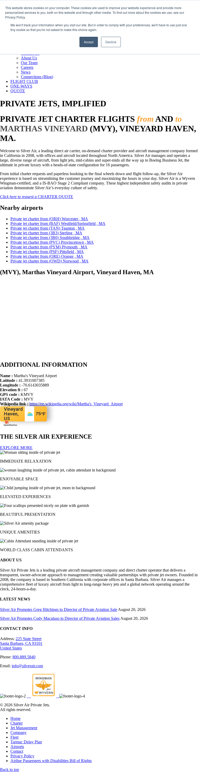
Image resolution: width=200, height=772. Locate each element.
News (25, 72)
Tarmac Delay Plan (26, 742)
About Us (29, 58)
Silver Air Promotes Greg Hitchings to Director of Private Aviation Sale (58, 609)
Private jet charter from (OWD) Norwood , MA (49, 261)
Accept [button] (88, 42)
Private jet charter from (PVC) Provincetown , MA (52, 242)
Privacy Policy (22, 756)
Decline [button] (110, 42)
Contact (16, 751)
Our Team (29, 62)
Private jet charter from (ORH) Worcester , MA (49, 219)
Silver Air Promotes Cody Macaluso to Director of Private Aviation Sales (60, 618)
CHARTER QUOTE (36, 196)
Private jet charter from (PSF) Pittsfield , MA (47, 251)
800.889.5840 (23, 657)
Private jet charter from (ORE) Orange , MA (46, 256)
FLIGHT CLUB (24, 81)
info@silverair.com (27, 666)
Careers (27, 67)
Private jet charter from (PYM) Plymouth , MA (49, 247)
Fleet (14, 737)
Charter (16, 723)
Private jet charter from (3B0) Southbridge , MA (50, 237)
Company (18, 732)
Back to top (9, 769)
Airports (17, 746)
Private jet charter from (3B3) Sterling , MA (46, 233)
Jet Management (23, 728)
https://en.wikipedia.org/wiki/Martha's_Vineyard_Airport (76, 404)
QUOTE (17, 91)
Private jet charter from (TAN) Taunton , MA (47, 228)
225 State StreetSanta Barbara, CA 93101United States (21, 643)
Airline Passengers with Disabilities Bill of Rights (51, 760)
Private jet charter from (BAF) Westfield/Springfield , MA (57, 223)
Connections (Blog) (37, 77)
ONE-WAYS (21, 86)
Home (15, 718)
